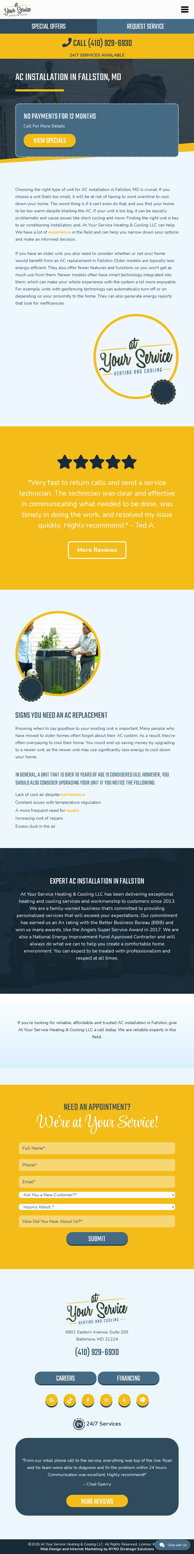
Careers (65, 1378)
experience (59, 232)
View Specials (50, 141)
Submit (97, 1239)
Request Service (145, 26)
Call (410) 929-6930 (102, 43)
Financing (128, 1378)
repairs (72, 810)
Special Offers (49, 26)
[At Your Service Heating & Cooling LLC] (17, 9)
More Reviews (97, 550)
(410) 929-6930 (97, 1353)
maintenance (72, 794)
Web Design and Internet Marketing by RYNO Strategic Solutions (97, 1549)
